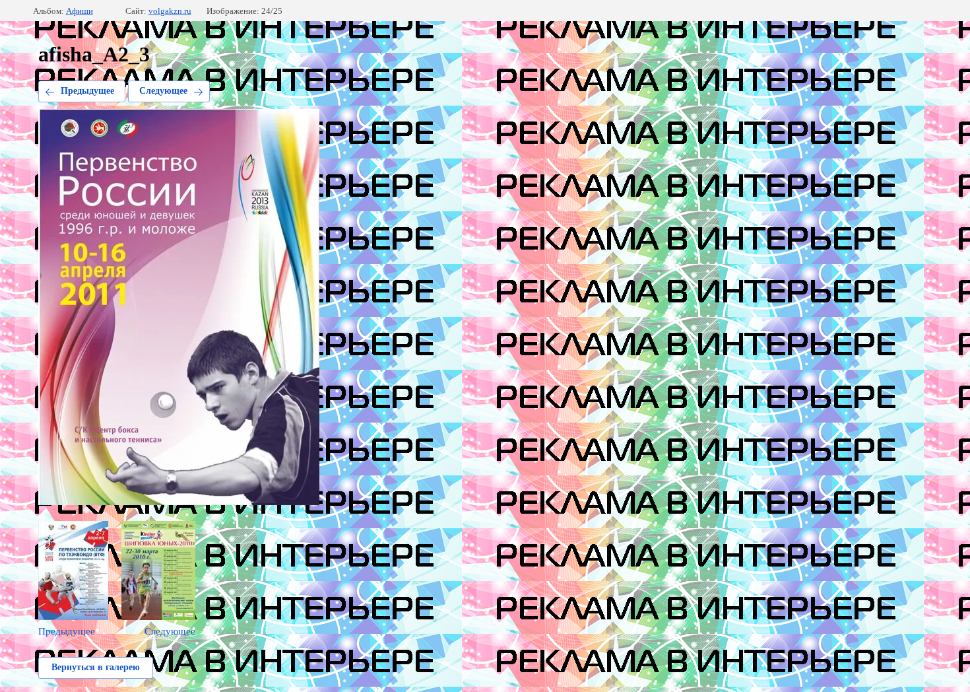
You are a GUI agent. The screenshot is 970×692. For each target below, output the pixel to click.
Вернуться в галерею (95, 667)
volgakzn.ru (169, 11)
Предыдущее (87, 91)
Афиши (79, 11)
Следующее (163, 91)
